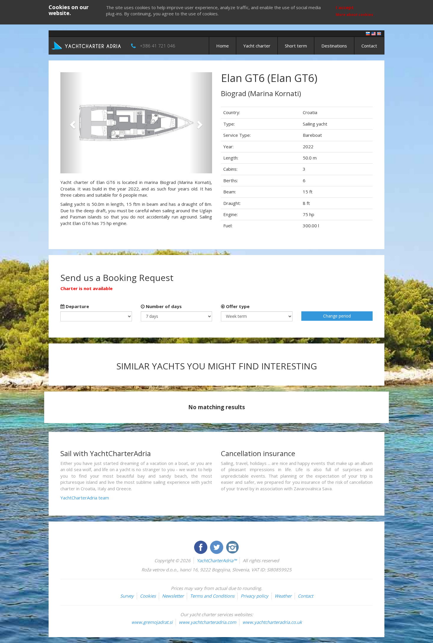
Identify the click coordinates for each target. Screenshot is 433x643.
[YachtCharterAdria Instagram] (232, 547)
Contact (369, 46)
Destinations (334, 46)
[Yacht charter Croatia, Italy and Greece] (373, 33)
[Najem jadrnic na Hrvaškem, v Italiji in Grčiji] (368, 33)
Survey (127, 596)
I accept (345, 7)
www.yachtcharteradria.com (207, 622)
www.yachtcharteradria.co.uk (272, 622)
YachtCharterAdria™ (217, 560)
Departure (77, 306)
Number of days (163, 306)
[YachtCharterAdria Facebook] (201, 547)
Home (222, 46)
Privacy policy (254, 596)
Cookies (148, 596)
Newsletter (173, 596)
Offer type (237, 306)
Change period (337, 316)
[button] (71, 122)
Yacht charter (256, 46)
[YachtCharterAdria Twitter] (217, 547)
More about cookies (354, 14)
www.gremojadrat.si (152, 622)
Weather (283, 596)
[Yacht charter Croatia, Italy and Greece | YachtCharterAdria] (87, 45)
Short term (296, 46)
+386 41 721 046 (157, 46)
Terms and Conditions (212, 596)
